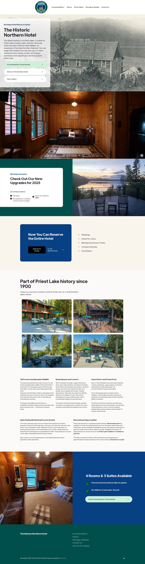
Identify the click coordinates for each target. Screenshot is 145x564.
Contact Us (105, 7)
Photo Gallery (79, 7)
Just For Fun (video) (80, 546)
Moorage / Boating (80, 540)
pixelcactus (62, 558)
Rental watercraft (113, 423)
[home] (41, 7)
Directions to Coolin (117, 439)
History (69, 7)
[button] (58, 7)
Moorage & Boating (92, 7)
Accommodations (80, 534)
